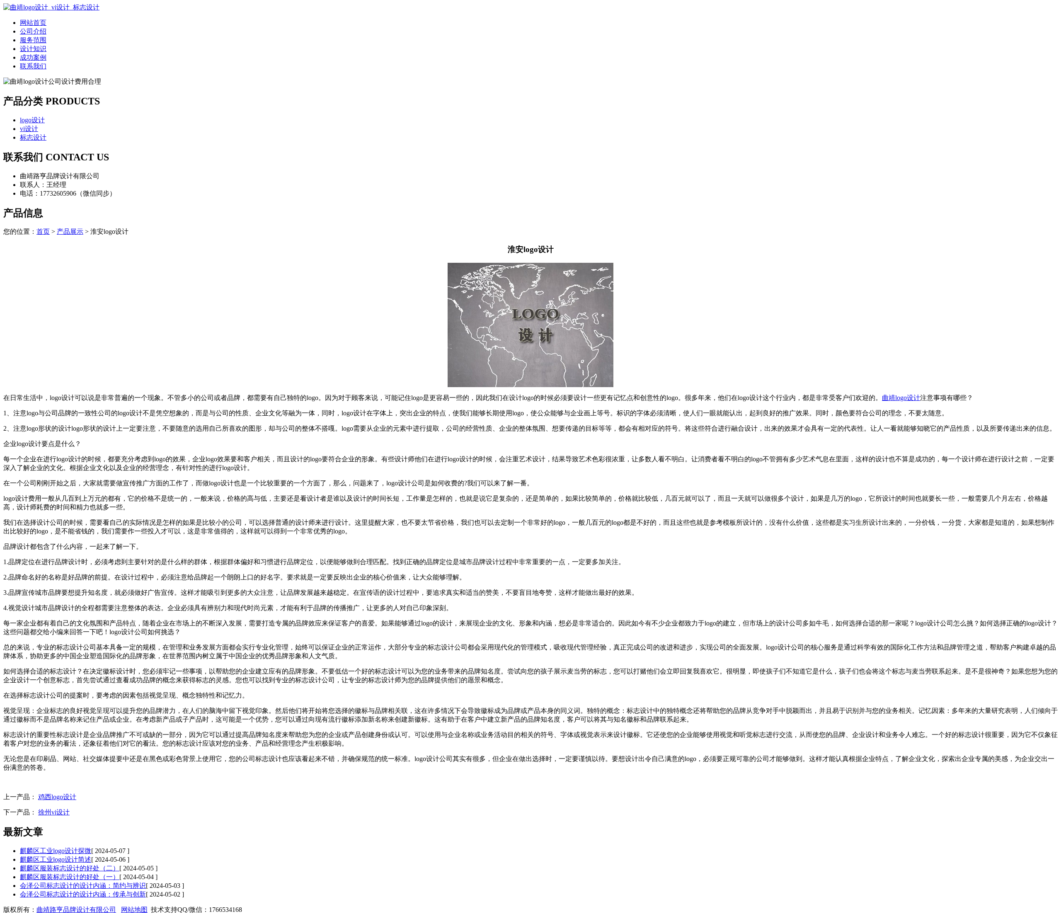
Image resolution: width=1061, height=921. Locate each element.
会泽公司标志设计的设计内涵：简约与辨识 (83, 885)
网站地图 (134, 909)
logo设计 (32, 120)
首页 (43, 231)
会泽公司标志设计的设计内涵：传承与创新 (83, 894)
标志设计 (33, 137)
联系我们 (33, 66)
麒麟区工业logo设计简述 (55, 859)
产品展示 (70, 231)
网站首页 (33, 22)
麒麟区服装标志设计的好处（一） (69, 876)
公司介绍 (33, 31)
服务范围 (33, 40)
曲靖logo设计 (901, 397)
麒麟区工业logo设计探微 (55, 850)
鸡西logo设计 (57, 796)
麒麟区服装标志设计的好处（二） (69, 868)
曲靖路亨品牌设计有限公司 (76, 909)
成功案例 (33, 57)
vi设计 (29, 128)
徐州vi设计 (54, 812)
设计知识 (33, 48)
